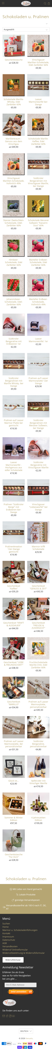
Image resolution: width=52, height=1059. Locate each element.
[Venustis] (26, 3)
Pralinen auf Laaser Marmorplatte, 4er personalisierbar (13, 744)
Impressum (8, 936)
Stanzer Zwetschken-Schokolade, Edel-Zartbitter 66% (13, 223)
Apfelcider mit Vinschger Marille (38, 782)
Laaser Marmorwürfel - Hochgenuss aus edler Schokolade (13, 466)
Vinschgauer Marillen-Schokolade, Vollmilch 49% (13, 181)
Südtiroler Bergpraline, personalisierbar (38, 744)
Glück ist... (13, 780)
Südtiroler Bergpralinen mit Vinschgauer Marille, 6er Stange (38, 182)
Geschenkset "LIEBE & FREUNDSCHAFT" (14, 663)
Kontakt (6, 933)
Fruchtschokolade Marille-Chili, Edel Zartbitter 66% (38, 665)
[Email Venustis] (3, 1016)
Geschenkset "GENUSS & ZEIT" (38, 587)
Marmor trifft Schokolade (38, 547)
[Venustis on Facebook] (7, 1016)
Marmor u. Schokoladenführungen (19, 930)
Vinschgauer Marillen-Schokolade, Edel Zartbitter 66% (38, 62)
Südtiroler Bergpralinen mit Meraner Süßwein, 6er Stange (38, 424)
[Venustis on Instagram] (10, 1016)
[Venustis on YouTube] (13, 1016)
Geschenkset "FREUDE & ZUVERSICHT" (38, 625)
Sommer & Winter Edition (13, 819)
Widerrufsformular (13, 960)
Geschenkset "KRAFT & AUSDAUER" (13, 624)
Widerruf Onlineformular (15, 949)
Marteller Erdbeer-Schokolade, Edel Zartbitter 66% (38, 262)
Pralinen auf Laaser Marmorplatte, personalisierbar (38, 704)
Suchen (6, 923)
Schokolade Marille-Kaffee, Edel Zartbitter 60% (38, 141)
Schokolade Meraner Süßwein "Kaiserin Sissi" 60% (38, 223)
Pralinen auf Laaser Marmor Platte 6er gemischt (13, 423)
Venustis (29, 1038)
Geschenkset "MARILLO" (13, 703)
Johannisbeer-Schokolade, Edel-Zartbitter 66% (14, 302)
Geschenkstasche (13, 59)
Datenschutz (8, 939)
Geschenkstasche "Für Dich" (13, 855)
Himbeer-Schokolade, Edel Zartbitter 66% (13, 262)
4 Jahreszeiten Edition (38, 819)
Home (5, 926)
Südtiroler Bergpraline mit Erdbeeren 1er (14, 341)
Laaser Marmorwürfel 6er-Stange (38, 102)
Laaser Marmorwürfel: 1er (38, 340)
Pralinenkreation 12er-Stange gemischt (13, 549)
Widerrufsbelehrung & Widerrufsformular (23, 952)
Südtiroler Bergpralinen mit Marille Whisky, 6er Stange (13, 382)
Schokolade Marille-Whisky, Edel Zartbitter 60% (14, 102)
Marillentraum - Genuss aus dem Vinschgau (13, 141)
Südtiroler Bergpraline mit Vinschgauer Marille (38, 465)
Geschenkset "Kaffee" (13, 587)
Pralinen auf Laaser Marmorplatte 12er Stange (38, 381)
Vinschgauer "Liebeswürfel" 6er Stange (38, 507)
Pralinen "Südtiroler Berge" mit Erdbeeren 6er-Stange (14, 508)
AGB (4, 943)
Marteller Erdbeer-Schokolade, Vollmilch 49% (38, 302)
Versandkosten (10, 946)
